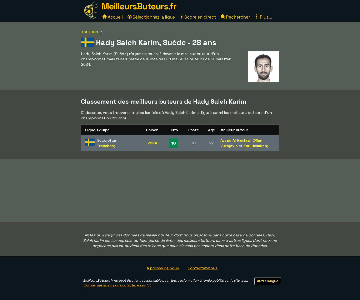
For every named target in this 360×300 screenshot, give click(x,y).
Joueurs (89, 32)
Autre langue (267, 281)
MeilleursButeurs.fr (138, 6)
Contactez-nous (203, 268)
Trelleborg (106, 145)
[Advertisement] (180, 190)
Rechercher (237, 17)
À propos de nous (163, 268)
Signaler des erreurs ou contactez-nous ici (116, 285)
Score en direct (199, 17)
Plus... (265, 17)
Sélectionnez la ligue (153, 17)
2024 (152, 143)
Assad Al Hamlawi (235, 140)
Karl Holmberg (256, 145)
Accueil (114, 17)
